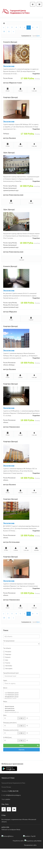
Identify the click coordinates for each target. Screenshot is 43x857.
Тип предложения (8, 641)
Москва (10, 78)
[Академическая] (21, 710)
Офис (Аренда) (9, 153)
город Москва (12, 186)
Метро (5, 701)
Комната (7, 657)
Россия (5, 78)
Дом (6, 660)
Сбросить (21, 750)
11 (9, 31)
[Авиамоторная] (21, 706)
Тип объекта (7, 648)
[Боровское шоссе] (21, 699)
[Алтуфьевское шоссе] (21, 697)
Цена (4, 715)
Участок (7, 663)
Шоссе (5, 688)
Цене (34, 36)
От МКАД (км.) (7, 737)
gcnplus (8, 799)
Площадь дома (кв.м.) (10, 723)
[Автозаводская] (21, 708)
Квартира (8, 654)
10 (4, 31)
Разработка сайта (19, 841)
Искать (22, 745)
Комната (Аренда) (10, 42)
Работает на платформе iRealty (11, 829)
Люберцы (6, 134)
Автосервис (8, 668)
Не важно (8, 651)
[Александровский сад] (21, 712)
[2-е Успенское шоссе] (21, 695)
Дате (38, 36)
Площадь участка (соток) (10, 730)
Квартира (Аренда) (10, 97)
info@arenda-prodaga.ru (13, 795)
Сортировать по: (26, 36)
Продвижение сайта (32, 845)
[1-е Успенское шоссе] (21, 693)
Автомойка (8, 666)
